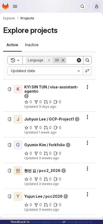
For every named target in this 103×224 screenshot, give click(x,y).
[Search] (87, 60)
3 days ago (47, 107)
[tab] (12, 44)
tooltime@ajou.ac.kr (46, 222)
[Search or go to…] (82, 6)
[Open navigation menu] (15, 6)
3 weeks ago (49, 158)
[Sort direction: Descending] (87, 71)
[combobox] (45, 71)
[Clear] (79, 60)
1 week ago (48, 132)
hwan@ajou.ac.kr (79, 222)
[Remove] (63, 60)
